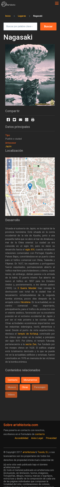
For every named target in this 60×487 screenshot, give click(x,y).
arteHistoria (29, 452)
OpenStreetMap (37, 214)
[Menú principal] (56, 3)
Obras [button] (25, 387)
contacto (40, 434)
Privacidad (51, 438)
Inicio (8, 16)
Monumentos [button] (30, 380)
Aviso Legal (37, 438)
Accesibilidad (21, 438)
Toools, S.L (43, 452)
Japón (8, 146)
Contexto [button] (12, 380)
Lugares (22, 16)
